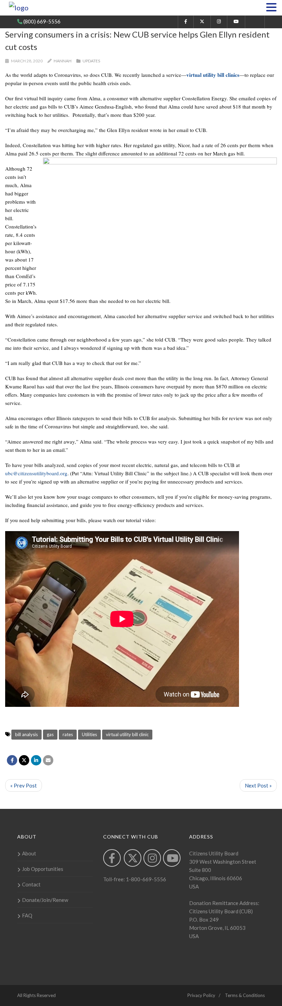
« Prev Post (23, 785)
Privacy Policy (201, 995)
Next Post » (258, 785)
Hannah (63, 60)
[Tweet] (24, 760)
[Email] (48, 760)
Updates (91, 60)
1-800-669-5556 (145, 879)
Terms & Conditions (245, 995)
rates (68, 734)
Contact (31, 884)
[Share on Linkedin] (36, 760)
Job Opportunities (42, 869)
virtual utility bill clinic (127, 734)
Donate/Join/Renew (45, 900)
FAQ (27, 915)
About (29, 853)
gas (50, 734)
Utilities (89, 734)
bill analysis (26, 734)
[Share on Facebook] (12, 760)
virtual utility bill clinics (212, 75)
